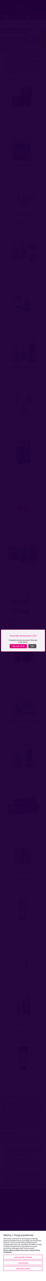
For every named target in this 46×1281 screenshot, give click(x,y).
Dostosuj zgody (23, 1263)
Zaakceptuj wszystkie (23, 1268)
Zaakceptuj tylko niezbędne (23, 1257)
